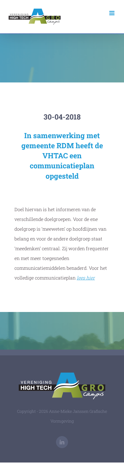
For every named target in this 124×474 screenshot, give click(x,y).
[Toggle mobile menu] (112, 13)
